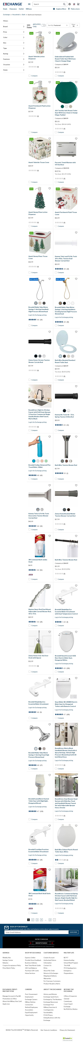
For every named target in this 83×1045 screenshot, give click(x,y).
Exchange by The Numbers (53, 999)
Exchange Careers (31, 999)
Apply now (6, 1004)
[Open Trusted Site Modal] (67, 1039)
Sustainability (48, 1012)
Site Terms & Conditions (49, 1030)
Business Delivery (31, 963)
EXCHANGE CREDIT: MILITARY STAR (10, 990)
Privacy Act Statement (67, 1030)
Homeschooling (69, 960)
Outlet (21, 9)
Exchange (6, 14)
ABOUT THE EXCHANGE (52, 989)
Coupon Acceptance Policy (12, 965)
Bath (23, 14)
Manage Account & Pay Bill (12, 996)
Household (16, 14)
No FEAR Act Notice (70, 1009)
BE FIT (66, 957)
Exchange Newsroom (51, 1002)
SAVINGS (6, 953)
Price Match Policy (9, 968)
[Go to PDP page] (66, 148)
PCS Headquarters (70, 968)
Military (29, 9)
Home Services (30, 973)
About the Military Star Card (12, 1001)
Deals (5, 9)
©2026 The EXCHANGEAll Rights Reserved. (22, 1030)
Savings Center (8, 960)
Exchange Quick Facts (51, 997)
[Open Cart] (78, 4)
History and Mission (50, 994)
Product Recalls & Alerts (52, 984)
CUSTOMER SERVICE (51, 953)
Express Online (30, 957)
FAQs (45, 968)
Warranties (47, 978)
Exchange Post (49, 1005)
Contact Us (47, 965)
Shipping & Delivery (50, 976)
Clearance (13, 9)
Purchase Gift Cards (32, 971)
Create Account (49, 957)
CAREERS (28, 989)
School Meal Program (71, 963)
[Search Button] (64, 4)
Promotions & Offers (10, 999)
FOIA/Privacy (48, 1015)
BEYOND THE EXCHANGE (69, 990)
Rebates (5, 963)
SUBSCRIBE (73, 932)
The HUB (67, 965)
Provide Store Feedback (33, 960)
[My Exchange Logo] (15, 4)
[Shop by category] (29, 4)
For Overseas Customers (52, 981)
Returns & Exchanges (51, 973)
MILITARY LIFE (69, 953)
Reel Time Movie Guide (33, 965)
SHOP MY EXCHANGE (33, 953)
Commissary (68, 1001)
